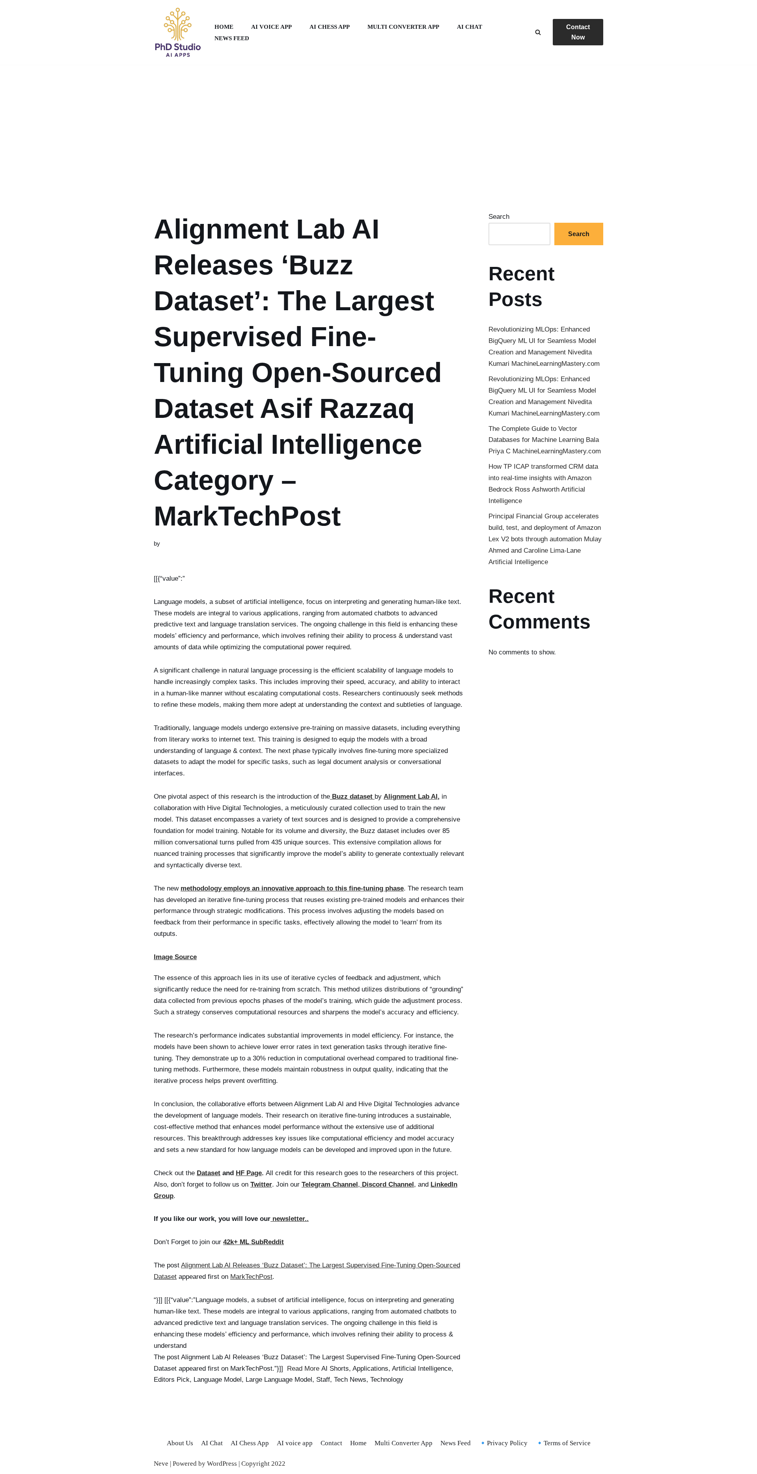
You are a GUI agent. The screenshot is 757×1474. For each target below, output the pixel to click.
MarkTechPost (251, 1276)
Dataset (208, 1173)
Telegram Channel (330, 1184)
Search (499, 216)
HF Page (249, 1173)
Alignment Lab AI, (412, 796)
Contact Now (578, 32)
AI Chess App (330, 26)
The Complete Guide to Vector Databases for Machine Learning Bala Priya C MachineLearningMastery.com (545, 440)
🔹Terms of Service (563, 1443)
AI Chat (469, 26)
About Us (180, 1443)
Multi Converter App (403, 26)
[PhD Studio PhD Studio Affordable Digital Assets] (177, 32)
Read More (303, 1368)
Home (223, 26)
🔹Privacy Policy (503, 1443)
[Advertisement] (378, 128)
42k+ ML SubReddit (253, 1242)
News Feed (231, 38)
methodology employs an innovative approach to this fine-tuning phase (292, 888)
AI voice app (271, 26)
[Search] (538, 32)
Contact (331, 1443)
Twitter (261, 1184)
